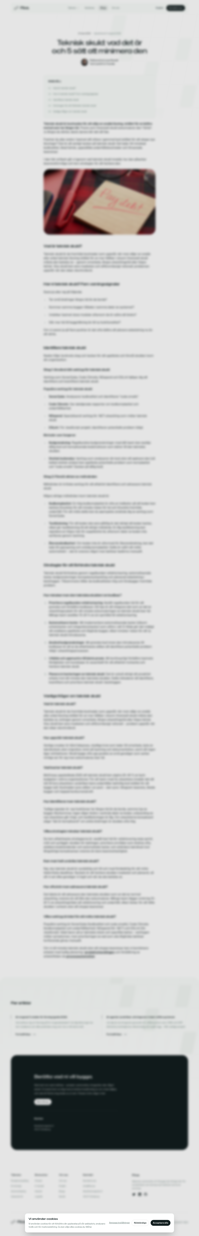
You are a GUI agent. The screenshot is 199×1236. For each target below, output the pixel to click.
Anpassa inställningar (119, 1223)
